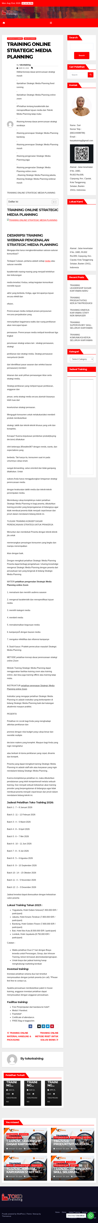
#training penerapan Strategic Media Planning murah (37, 146)
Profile (81, 1218)
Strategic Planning (15, 38)
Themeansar (6, 1216)
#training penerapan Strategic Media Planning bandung (37, 135)
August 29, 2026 (16, 1176)
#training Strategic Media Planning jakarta (37, 175)
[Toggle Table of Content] (53, 202)
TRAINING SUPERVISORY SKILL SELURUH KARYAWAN (81, 325)
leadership (24, 1134)
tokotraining (25, 65)
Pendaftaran (72, 1218)
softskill (87, 1137)
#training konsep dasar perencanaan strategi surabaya (37, 124)
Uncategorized (29, 38)
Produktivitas (76, 1137)
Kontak (85, 1212)
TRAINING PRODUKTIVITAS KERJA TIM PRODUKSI (81, 300)
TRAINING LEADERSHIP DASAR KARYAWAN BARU (80, 288)
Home (57, 1212)
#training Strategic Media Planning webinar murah (36, 181)
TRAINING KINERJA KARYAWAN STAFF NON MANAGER (79, 313)
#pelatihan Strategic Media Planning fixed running (35, 85)
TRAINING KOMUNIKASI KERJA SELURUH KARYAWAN (81, 337)
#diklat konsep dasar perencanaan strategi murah (36, 74)
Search (73, 37)
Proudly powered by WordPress (14, 1214)
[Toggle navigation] (50, 23)
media (48, 261)
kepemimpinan (12, 1134)
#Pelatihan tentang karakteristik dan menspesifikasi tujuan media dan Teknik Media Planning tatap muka (35, 110)
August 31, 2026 (16, 1148)
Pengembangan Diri (14, 1137)
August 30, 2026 (63, 1148)
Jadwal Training (74, 1212)
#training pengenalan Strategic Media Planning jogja (34, 158)
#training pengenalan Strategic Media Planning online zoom (34, 169)
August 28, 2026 (63, 1176)
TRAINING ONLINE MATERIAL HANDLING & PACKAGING (19, 1036)
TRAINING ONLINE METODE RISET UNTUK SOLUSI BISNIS (46, 1036)
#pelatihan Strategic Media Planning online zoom (36, 97)
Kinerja (10, 1165)
